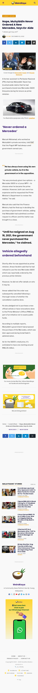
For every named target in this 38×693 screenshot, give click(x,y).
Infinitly (21, 667)
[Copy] (34, 43)
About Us (21, 656)
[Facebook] (4, 43)
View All (33, 484)
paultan (32, 118)
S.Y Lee (8, 36)
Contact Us (25, 658)
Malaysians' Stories (12, 484)
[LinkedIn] (16, 43)
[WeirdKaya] (18, 3)
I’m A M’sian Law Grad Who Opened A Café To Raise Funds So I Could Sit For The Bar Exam (26, 491)
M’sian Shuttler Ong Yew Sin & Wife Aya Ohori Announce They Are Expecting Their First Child (26, 548)
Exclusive (21, 539)
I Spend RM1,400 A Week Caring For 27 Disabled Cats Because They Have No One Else (27, 504)
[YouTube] (16, 594)
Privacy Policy (12, 658)
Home (4, 424)
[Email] (28, 43)
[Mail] (26, 594)
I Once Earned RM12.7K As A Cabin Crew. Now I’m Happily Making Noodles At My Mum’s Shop (26, 518)
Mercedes (13, 429)
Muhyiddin (24, 429)
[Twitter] (9, 43)
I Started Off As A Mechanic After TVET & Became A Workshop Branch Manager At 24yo (26, 533)
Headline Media (26, 662)
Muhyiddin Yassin (20, 73)
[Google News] (28, 594)
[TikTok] (19, 594)
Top (19, 680)
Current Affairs (9, 16)
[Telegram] (22, 43)
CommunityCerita (23, 497)
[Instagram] (14, 594)
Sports (20, 554)
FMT (32, 142)
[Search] (34, 3)
